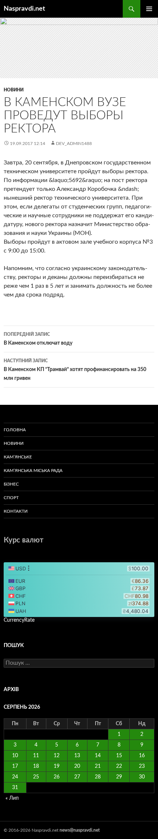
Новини (14, 90)
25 (36, 777)
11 (36, 755)
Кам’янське (18, 457)
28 (98, 777)
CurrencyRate (19, 620)
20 (77, 766)
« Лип (12, 798)
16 (142, 755)
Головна (15, 430)
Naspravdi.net (24, 9)
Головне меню (149, 9)
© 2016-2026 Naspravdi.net (32, 830)
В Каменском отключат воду (38, 339)
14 (98, 755)
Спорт (11, 497)
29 (119, 777)
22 (119, 766)
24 (15, 777)
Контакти (16, 511)
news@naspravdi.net (80, 830)
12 (57, 755)
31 (15, 787)
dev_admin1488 (74, 143)
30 (142, 777)
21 (98, 766)
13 (77, 755)
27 (77, 777)
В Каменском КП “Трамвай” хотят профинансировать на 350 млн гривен (75, 370)
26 (57, 777)
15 (119, 755)
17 (15, 766)
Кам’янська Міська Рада (33, 470)
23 (142, 766)
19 (57, 766)
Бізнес (11, 484)
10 (15, 755)
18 (36, 766)
